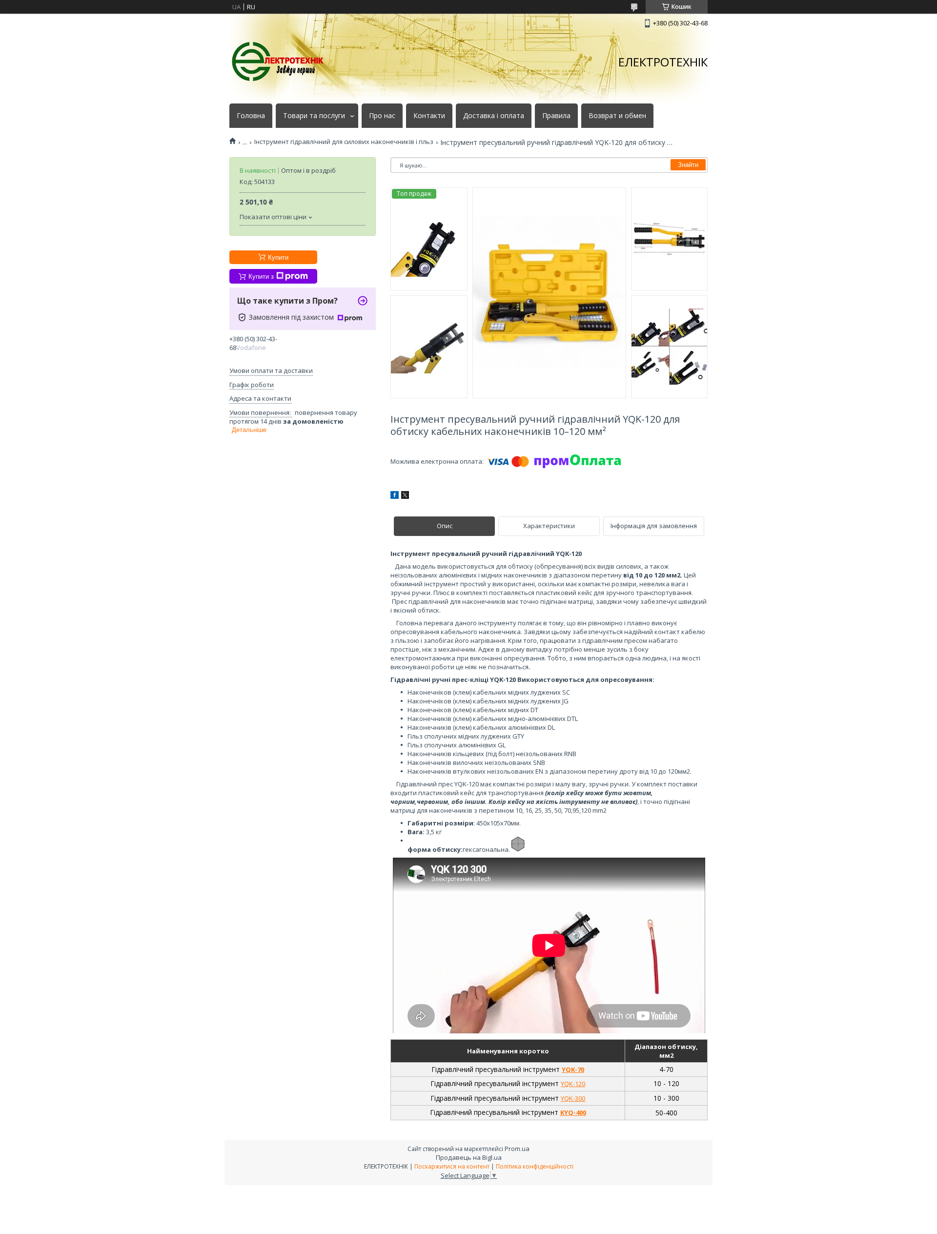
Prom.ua (517, 1148)
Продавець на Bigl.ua (469, 1157)
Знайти (688, 164)
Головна (251, 115)
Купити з (261, 276)
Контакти (429, 115)
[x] (405, 496)
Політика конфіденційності (534, 1166)
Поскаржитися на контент (451, 1166)
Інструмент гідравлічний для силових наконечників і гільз (343, 142)
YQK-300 (573, 1098)
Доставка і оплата (493, 115)
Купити (278, 257)
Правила (556, 115)
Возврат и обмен (617, 115)
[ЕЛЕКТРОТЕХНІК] (278, 62)
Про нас (382, 115)
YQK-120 (573, 1083)
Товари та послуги (314, 115)
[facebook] (394, 496)
